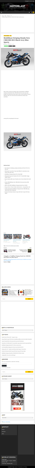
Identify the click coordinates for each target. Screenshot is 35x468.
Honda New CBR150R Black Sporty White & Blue (7, 240)
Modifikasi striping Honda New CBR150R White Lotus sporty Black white (17, 240)
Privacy (3, 429)
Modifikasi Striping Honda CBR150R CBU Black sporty (26, 240)
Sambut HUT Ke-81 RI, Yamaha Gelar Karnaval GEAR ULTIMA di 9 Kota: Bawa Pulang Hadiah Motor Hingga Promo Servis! (13, 293)
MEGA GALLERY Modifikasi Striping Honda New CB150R (16, 185)
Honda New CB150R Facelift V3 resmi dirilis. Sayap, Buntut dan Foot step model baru (16, 343)
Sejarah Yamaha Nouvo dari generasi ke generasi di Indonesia (13, 341)
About (3, 433)
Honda (27, 289)
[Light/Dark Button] (30, 12)
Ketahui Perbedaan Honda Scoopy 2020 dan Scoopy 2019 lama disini (14, 351)
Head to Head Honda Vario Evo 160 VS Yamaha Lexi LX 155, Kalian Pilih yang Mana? (29, 292)
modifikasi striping (13, 245)
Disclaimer (4, 431)
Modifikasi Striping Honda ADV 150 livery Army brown (11, 345)
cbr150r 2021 (8, 245)
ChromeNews (20, 466)
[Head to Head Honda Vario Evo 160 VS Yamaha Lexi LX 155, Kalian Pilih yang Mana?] (21, 292)
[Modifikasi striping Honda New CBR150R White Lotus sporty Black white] (17, 236)
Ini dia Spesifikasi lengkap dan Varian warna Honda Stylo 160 (12, 347)
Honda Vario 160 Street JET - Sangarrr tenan (9, 337)
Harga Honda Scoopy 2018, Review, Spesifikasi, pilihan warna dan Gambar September (17, 339)
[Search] (31, 12)
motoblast (17, 245)
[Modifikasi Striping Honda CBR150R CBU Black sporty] (27, 236)
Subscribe (33, 12)
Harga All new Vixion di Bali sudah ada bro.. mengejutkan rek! (17, 187)
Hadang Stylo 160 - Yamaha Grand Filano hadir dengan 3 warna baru (14, 349)
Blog (10, 35)
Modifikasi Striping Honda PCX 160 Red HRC (13, 174)
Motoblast (6, 44)
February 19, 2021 (11, 44)
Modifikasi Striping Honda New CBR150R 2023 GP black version (13, 353)
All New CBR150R (6, 35)
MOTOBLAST (17, 6)
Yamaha (30, 289)
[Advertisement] (17, 25)
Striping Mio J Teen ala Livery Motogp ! (9, 355)
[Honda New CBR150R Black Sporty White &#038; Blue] (8, 236)
